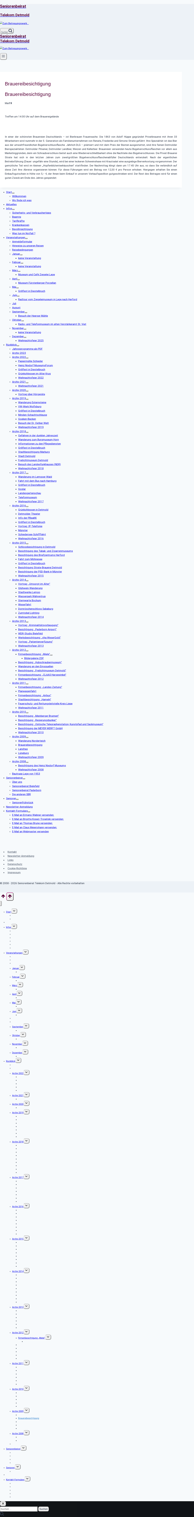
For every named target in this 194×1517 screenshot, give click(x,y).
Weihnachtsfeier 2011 (29, 1384)
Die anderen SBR (20, 1462)
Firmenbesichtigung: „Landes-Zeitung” (36, 1367)
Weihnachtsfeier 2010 (29, 1406)
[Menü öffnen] (3, 56)
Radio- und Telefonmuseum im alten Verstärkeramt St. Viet (47, 1039)
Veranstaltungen (14, 953)
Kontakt (12, 851)
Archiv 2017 (17, 1177)
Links (10, 860)
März (14, 985)
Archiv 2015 (17, 1239)
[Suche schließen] (3, 1503)
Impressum (14, 872)
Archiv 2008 (17, 1433)
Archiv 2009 (17, 1411)
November (17, 1044)
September (17, 1027)
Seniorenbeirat (13, 1449)
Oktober (16, 1035)
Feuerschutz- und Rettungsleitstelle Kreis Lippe (41, 1380)
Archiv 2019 (17, 1112)
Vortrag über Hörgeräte (29, 1107)
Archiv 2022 (17, 1073)
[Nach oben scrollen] (3, 897)
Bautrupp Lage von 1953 (24, 1444)
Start (8, 912)
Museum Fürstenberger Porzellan (34, 997)
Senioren (10, 1467)
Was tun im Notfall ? (22, 948)
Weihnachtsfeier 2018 (29, 1172)
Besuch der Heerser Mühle (31, 1030)
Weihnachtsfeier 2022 (29, 1090)
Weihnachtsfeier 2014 (29, 1302)
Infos (8, 927)
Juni (14, 1011)
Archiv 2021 (17, 1095)
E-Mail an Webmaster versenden (28, 1497)
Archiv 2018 (17, 1142)
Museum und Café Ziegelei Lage (33, 989)
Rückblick (10, 1061)
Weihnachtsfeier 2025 (29, 1056)
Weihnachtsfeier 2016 (29, 1234)
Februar (16, 977)
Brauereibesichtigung (28, 1418)
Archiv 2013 (17, 1307)
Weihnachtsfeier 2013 (29, 1327)
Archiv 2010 (17, 1389)
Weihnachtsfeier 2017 (29, 1201)
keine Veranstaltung (28, 972)
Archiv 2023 (17, 1068)
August (15, 1022)
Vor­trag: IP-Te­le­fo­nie (28, 1223)
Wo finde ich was (20, 919)
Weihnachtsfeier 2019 (29, 1136)
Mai (14, 1003)
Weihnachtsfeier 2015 (29, 1266)
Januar (15, 968)
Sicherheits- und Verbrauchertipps (29, 931)
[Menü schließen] (1, 903)
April (14, 994)
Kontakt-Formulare (15, 1479)
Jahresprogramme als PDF (25, 1065)
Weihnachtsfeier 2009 (29, 1428)
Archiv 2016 (17, 1206)
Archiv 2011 (17, 1363)
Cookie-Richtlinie (17, 868)
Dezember (17, 1052)
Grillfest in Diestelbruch (29, 1006)
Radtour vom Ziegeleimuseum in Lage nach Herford (43, 1015)
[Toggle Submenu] (13, 209)
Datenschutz (15, 864)
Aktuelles (10, 922)
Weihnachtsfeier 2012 (29, 1358)
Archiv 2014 (17, 1271)
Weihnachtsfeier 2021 (29, 1099)
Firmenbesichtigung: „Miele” (31, 1338)
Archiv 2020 (17, 1104)
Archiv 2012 (17, 1332)
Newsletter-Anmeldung (21, 855)
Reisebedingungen (21, 963)
